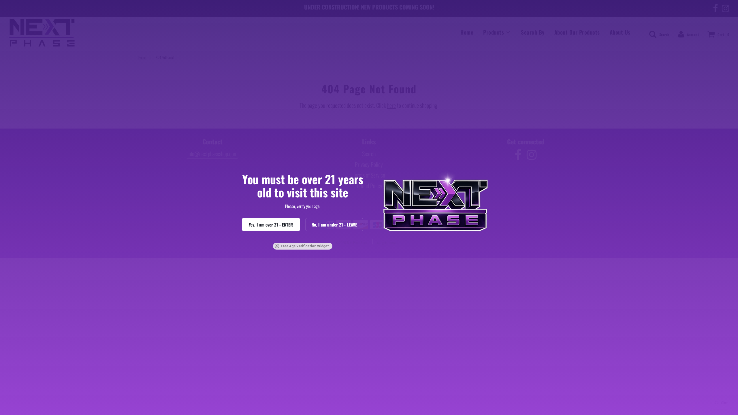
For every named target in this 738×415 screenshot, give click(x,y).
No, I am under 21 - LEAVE (334, 224)
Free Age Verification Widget (305, 246)
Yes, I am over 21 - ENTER (271, 224)
